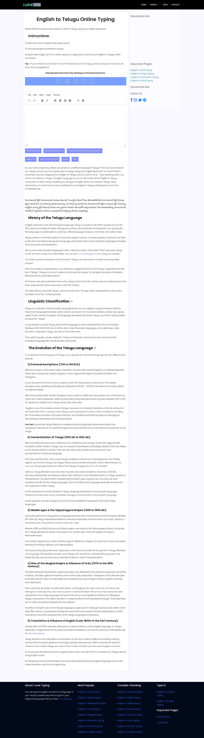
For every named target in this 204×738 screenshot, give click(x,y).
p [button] (27, 145)
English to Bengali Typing (90, 714)
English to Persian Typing (129, 726)
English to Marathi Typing (90, 726)
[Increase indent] (83, 101)
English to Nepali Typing (128, 709)
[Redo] (34, 101)
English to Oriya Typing (128, 720)
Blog (165, 4)
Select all (30, 159)
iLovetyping (65, 698)
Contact (175, 4)
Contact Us (162, 722)
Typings (153, 4)
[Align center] (60, 101)
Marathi (95, 466)
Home (143, 4)
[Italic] (47, 101)
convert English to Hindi (90, 253)
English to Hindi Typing (141, 70)
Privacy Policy (163, 716)
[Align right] (65, 101)
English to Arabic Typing (129, 697)
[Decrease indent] (78, 101)
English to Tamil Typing (141, 80)
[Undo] (29, 101)
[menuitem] (29, 95)
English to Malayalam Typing (144, 77)
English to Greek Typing (128, 703)
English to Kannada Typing (91, 720)
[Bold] (42, 101)
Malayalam (52, 272)
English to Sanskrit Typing (129, 731)
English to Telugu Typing (142, 73)
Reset (65, 159)
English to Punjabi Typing (90, 731)
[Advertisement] (154, 40)
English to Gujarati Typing (129, 714)
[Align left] (55, 101)
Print (75, 159)
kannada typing (36, 633)
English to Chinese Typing (129, 691)
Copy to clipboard (49, 159)
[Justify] (70, 101)
